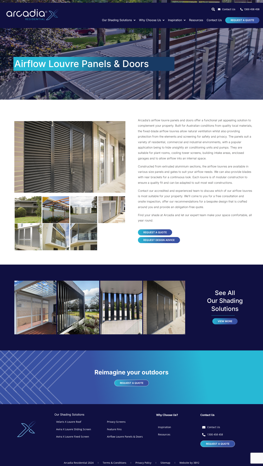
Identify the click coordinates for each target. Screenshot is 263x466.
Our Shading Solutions (69, 414)
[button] (213, 9)
